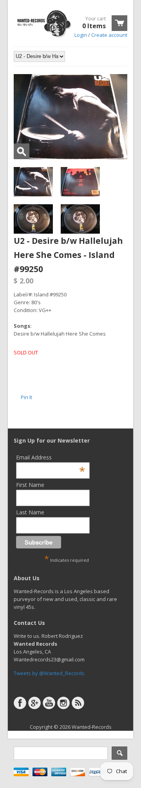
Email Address (50, 457)
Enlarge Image (21, 151)
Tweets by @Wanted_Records (49, 673)
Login (80, 34)
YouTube (49, 703)
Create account (109, 34)
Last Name (30, 512)
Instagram (63, 703)
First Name (30, 484)
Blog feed (78, 703)
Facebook (20, 703)
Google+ (34, 703)
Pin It (26, 397)
